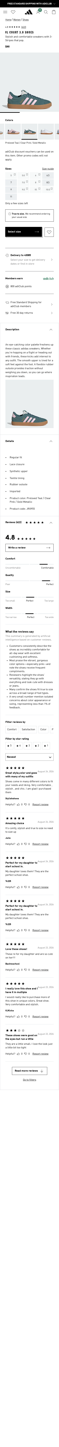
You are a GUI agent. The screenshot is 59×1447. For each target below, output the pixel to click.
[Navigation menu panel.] (5, 12)
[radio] (11, 175)
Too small (10, 601)
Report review (40, 804)
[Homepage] (29, 13)
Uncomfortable (12, 568)
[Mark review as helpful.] (18, 805)
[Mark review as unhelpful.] (26, 805)
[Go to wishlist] (13, 12)
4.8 (15, 27)
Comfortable (47, 568)
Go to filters (29, 1080)
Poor (7, 584)
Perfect (50, 584)
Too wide (49, 617)
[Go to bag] (54, 12)
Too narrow (11, 617)
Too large (49, 601)
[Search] (46, 12)
